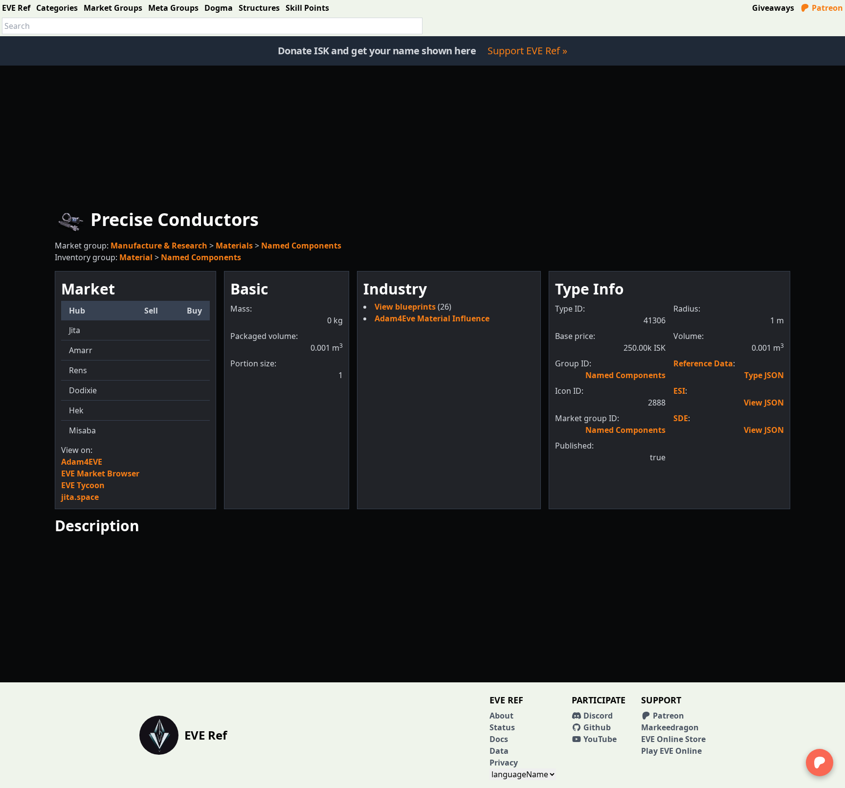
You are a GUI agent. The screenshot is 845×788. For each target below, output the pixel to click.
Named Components (301, 245)
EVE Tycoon (83, 485)
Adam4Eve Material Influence (432, 318)
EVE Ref (16, 7)
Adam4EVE (81, 461)
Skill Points (307, 7)
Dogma (218, 7)
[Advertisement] (422, 134)
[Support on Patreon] (819, 762)
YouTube (599, 739)
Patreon (826, 7)
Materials (234, 245)
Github (596, 727)
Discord (597, 715)
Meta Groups (173, 7)
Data (499, 750)
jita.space (80, 497)
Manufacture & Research (159, 245)
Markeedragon (670, 727)
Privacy (503, 762)
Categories (57, 7)
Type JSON (764, 375)
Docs (498, 739)
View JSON (764, 402)
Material (136, 257)
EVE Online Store (673, 739)
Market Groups (113, 7)
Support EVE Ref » (527, 50)
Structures (259, 7)
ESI (679, 390)
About (501, 715)
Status (502, 727)
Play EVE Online (671, 750)
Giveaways (773, 7)
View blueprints (406, 306)
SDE (680, 418)
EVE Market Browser (100, 473)
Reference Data (703, 363)
